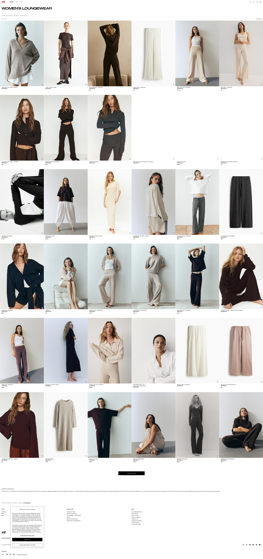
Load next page (131, 473)
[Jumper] (66, 276)
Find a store (135, 515)
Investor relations (72, 519)
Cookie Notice (136, 522)
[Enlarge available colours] (90, 90)
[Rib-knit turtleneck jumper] (22, 128)
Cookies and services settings (27, 545)
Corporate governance (74, 520)
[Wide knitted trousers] (197, 53)
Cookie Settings (136, 524)
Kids (21, 1)
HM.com (4, 503)
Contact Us (135, 519)
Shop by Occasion (17, 503)
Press (68, 517)
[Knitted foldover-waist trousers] (153, 128)
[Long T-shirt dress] (66, 53)
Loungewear (27, 503)
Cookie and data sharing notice (27, 535)
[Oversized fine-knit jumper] (153, 202)
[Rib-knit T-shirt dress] (110, 202)
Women (11, 1)
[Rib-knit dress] (66, 425)
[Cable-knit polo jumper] (110, 351)
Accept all (27, 539)
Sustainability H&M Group (74, 515)
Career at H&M (71, 511)
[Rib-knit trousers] (22, 202)
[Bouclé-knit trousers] (197, 351)
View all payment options (22, 554)
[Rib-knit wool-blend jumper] (241, 128)
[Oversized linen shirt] (153, 351)
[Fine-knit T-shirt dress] (66, 351)
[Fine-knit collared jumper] (22, 53)
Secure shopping (136, 520)
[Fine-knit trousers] (241, 53)
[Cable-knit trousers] (153, 53)
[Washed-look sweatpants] (241, 351)
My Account (135, 513)
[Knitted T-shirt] (197, 128)
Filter (258, 19)
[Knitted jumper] (110, 128)
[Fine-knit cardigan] (22, 276)
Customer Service (137, 511)
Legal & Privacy (136, 517)
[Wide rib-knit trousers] (110, 53)
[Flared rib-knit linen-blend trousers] (241, 276)
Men (17, 1)
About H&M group (72, 513)
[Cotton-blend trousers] (197, 202)
